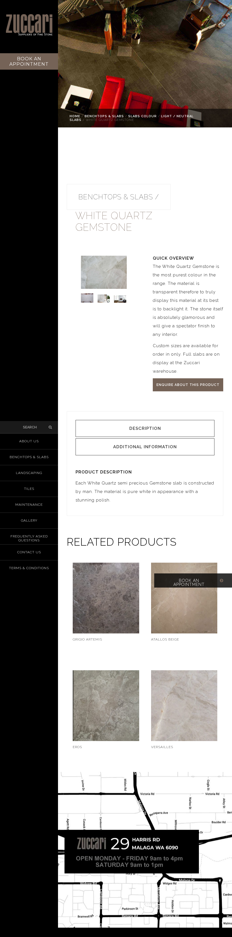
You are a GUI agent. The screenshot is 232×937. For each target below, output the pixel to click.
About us (29, 441)
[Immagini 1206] (122, 305)
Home (75, 116)
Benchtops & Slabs (104, 116)
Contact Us (29, 552)
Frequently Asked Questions (29, 538)
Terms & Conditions (29, 568)
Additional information (145, 446)
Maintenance (29, 505)
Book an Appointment (29, 61)
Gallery (29, 520)
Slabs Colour (142, 116)
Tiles (29, 489)
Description (145, 428)
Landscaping (29, 473)
